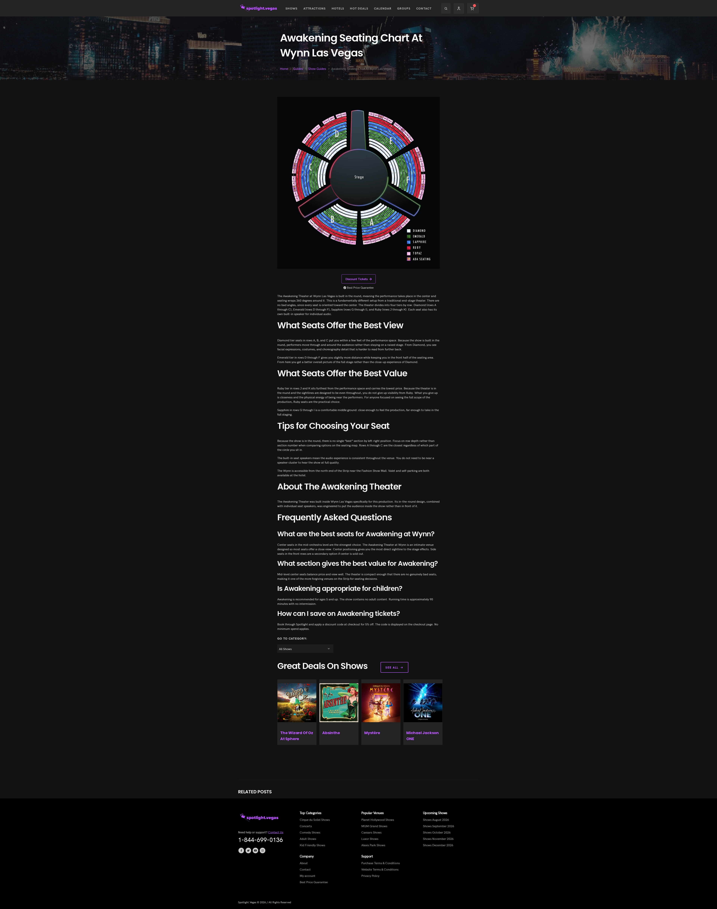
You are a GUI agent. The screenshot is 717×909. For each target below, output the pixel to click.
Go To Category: (292, 638)
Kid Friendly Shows (312, 845)
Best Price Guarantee (314, 882)
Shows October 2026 (437, 832)
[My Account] (458, 8)
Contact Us (275, 832)
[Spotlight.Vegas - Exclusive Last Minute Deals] (259, 8)
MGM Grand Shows (374, 826)
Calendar (382, 8)
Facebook (241, 851)
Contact (424, 8)
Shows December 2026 (438, 845)
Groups (403, 8)
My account (307, 875)
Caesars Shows (371, 832)
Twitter (248, 851)
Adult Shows (308, 839)
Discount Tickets (356, 279)
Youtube (255, 851)
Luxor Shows (369, 839)
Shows (291, 8)
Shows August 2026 (436, 819)
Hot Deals (359, 8)
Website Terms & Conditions (379, 869)
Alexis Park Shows (373, 845)
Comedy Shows (310, 832)
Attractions (314, 8)
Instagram (262, 851)
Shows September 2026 (438, 826)
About (304, 863)
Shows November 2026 (438, 839)
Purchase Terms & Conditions (380, 863)
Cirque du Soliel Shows (315, 819)
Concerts (306, 826)
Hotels (338, 8)
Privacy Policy (370, 875)
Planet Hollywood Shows (377, 819)
